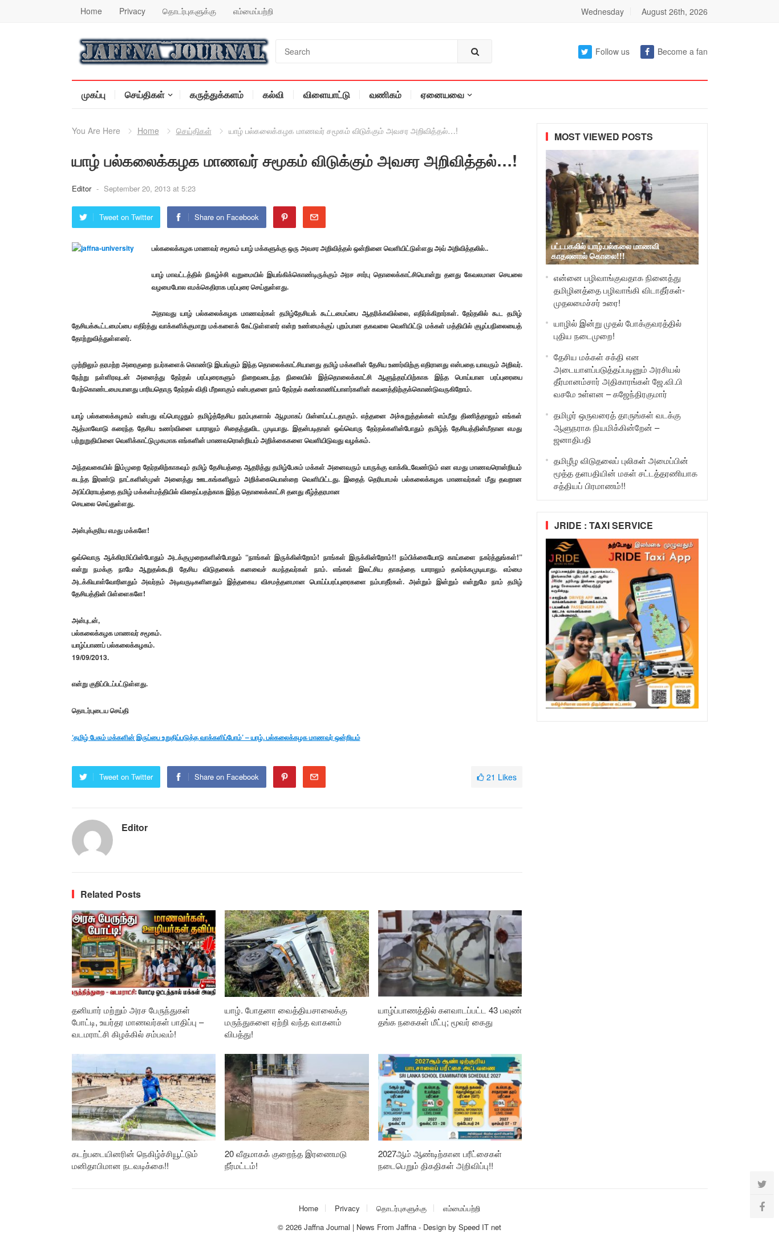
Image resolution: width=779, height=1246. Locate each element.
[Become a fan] (761, 1206)
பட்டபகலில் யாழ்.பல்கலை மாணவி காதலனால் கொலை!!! (605, 250)
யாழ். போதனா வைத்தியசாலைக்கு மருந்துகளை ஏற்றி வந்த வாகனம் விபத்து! (286, 1022)
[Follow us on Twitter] (761, 1183)
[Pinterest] (284, 217)
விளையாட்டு (326, 94)
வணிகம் (385, 94)
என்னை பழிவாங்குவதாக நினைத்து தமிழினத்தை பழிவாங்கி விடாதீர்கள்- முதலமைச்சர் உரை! (619, 289)
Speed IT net (480, 1226)
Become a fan (683, 51)
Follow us (612, 51)
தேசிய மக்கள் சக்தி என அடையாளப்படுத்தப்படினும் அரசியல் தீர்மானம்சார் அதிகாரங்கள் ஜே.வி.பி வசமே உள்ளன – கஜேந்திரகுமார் (618, 375)
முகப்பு (94, 94)
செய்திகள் (145, 94)
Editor (83, 188)
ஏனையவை (442, 94)
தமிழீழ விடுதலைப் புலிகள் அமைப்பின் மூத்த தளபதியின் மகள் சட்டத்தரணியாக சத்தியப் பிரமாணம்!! (625, 472)
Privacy (132, 11)
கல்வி (273, 94)
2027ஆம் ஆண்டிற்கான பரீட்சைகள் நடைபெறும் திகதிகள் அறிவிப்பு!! (440, 1159)
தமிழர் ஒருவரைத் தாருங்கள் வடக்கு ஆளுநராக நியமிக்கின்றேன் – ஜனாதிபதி (617, 427)
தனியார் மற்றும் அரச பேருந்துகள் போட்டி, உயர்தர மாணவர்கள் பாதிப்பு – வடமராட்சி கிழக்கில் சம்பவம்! (138, 1022)
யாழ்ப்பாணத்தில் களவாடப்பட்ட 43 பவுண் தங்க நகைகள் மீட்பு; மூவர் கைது (450, 1016)
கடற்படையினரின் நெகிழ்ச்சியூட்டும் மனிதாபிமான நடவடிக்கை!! (135, 1159)
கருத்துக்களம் (217, 94)
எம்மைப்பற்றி (253, 11)
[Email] (314, 217)
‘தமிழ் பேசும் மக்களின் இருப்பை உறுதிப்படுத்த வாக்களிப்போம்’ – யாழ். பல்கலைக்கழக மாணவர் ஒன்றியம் (216, 737)
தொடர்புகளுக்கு (189, 11)
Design (435, 1226)
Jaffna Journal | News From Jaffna (360, 1226)
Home (91, 11)
